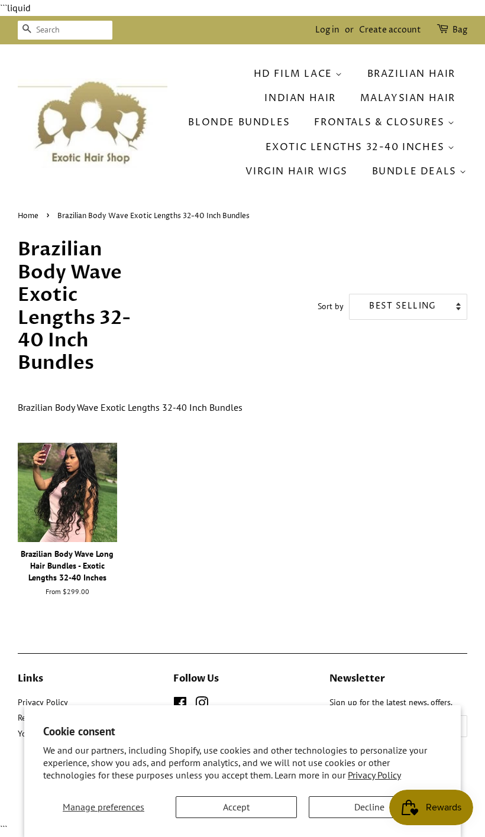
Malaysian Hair (407, 98)
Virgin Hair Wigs (296, 171)
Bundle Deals (416, 171)
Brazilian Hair (411, 73)
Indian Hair (300, 98)
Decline (369, 807)
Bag (459, 29)
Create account (390, 29)
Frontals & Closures (381, 122)
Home (28, 216)
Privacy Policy (374, 775)
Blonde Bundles (239, 122)
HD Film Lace (295, 73)
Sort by (331, 306)
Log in (327, 29)
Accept (236, 807)
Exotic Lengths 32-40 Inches (357, 147)
